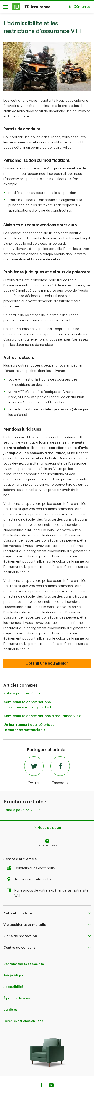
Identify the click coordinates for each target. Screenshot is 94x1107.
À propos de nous (16, 998)
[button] (47, 913)
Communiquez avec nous (34, 868)
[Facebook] (41, 1085)
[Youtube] (51, 1085)
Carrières (10, 1009)
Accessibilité (13, 986)
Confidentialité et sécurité (23, 963)
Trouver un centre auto (32, 879)
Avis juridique (13, 975)
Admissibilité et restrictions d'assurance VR (40, 716)
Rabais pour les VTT (20, 693)
